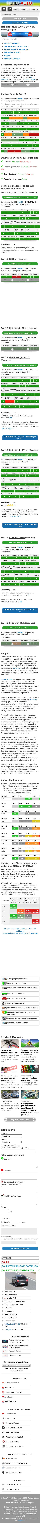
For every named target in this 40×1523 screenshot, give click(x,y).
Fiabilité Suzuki (10, 1401)
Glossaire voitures (13, 1468)
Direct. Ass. (10, 126)
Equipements (10, 1321)
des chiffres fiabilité (16, 46)
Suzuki (9, 15)
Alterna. (33, 121)
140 (14, 1329)
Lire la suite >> (8, 429)
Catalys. (16, 110)
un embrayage (29, 79)
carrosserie (17, 668)
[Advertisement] (20, 306)
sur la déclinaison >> (20, 438)
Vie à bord (9, 1308)
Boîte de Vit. (18, 115)
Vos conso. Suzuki (12, 1489)
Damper (19, 121)
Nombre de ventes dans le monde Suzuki (18, 1341)
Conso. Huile (12, 121)
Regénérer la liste (20, 1119)
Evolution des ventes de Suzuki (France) (18, 1346)
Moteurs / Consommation (15, 1301)
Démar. (3, 126)
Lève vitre (19, 132)
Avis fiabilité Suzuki (13, 1484)
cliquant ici (21, 1520)
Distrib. (23, 121)
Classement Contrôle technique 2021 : (20, 930)
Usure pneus (12, 137)
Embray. (36, 110)
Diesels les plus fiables (15, 994)
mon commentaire (20, 1248)
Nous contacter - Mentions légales (20, 1502)
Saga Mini (5, 1101)
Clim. (2, 132)
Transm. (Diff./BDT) (32, 115)
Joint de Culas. (5, 121)
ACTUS (36, 9)
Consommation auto (14, 1428)
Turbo (6, 115)
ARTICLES (26, 9)
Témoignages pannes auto (17, 979)
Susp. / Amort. (23, 137)
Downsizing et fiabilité (15, 1003)
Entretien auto (11, 1458)
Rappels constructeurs (15, 1446)
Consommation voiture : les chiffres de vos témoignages (29, 1078)
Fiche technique (11, 1295)
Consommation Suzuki (13, 1392)
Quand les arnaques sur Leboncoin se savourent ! (9, 1078)
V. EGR (11, 110)
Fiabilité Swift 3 (11, 1314)
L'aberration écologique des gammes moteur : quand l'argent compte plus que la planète (28, 1107)
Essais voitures (11, 1418)
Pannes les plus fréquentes (17, 1023)
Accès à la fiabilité (16, 49)
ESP (5, 148)
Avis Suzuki (9, 1397)
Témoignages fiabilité (14, 1437)
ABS (2, 148)
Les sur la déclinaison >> (20, 197)
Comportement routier (14, 1304)
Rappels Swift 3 (11, 1317)
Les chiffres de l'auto (14, 1472)
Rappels (7, 55)
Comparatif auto (12, 1423)
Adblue (23, 110)
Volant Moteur (29, 110)
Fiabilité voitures (12, 1432)
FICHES (17, 9)
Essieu (18, 143)
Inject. (3, 115)
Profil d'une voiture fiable (16, 983)
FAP (19, 110)
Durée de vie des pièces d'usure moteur (22, 1018)
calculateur (33, 699)
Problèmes (11, 43)
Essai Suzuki (9, 1387)
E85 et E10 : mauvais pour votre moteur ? (22, 1008)
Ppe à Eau (18, 126)
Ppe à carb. (25, 126)
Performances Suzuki (13, 1383)
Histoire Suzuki (15, 1355)
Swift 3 (15, 15)
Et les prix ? (9, 1311)
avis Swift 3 (10, 1298)
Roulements (33, 137)
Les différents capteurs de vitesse (9, 1051)
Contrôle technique (12, 58)
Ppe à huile (34, 126)
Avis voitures (11, 1413)
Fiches (4, 15)
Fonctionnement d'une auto (17, 1463)
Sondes (14, 132)
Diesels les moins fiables (16, 998)
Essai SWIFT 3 (10, 1291)
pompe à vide (6, 679)
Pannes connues (12, 1442)
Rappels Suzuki (15, 1351)
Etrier (2, 143)
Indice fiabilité (12, 52)
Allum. (37, 121)
